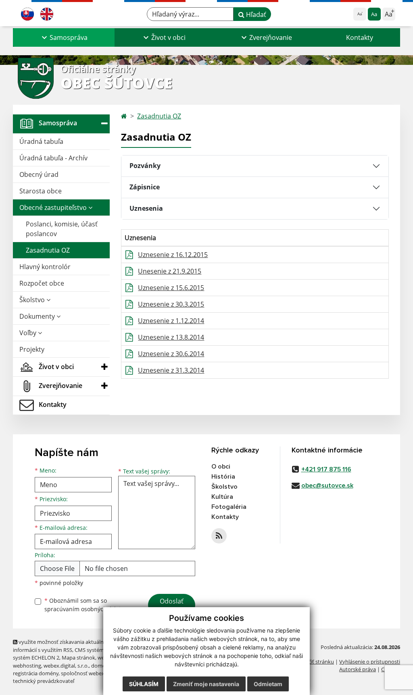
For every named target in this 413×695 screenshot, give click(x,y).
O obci (220, 466)
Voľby (28, 332)
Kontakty (359, 37)
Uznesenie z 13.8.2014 (171, 337)
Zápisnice (144, 187)
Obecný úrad (38, 174)
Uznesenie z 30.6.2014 (171, 353)
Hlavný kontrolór (45, 266)
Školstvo (32, 299)
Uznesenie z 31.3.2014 (171, 370)
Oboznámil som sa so (85, 605)
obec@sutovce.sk (327, 485)
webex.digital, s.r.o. (66, 665)
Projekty (31, 349)
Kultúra (222, 497)
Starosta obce (40, 191)
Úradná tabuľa (41, 141)
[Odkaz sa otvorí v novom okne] (219, 536)
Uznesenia (146, 208)
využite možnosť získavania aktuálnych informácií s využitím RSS (62, 645)
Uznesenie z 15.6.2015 (171, 287)
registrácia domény (35, 673)
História (223, 476)
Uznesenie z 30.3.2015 (171, 304)
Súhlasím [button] (144, 683)
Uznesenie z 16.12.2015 (173, 254)
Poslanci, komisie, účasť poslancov (62, 229)
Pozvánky (145, 165)
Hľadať (255, 14)
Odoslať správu (172, 606)
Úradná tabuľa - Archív (53, 158)
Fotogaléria (228, 507)
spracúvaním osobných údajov (85, 609)
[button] (64, 37)
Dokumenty (37, 316)
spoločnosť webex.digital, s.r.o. (97, 673)
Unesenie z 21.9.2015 (169, 271)
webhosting (27, 665)
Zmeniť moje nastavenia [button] (206, 683)
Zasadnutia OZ (48, 250)
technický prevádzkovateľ (43, 681)
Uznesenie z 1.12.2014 (171, 320)
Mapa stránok (78, 657)
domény (101, 665)
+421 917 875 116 (326, 469)
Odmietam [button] (268, 683)
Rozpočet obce (41, 283)
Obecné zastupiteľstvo (53, 207)
